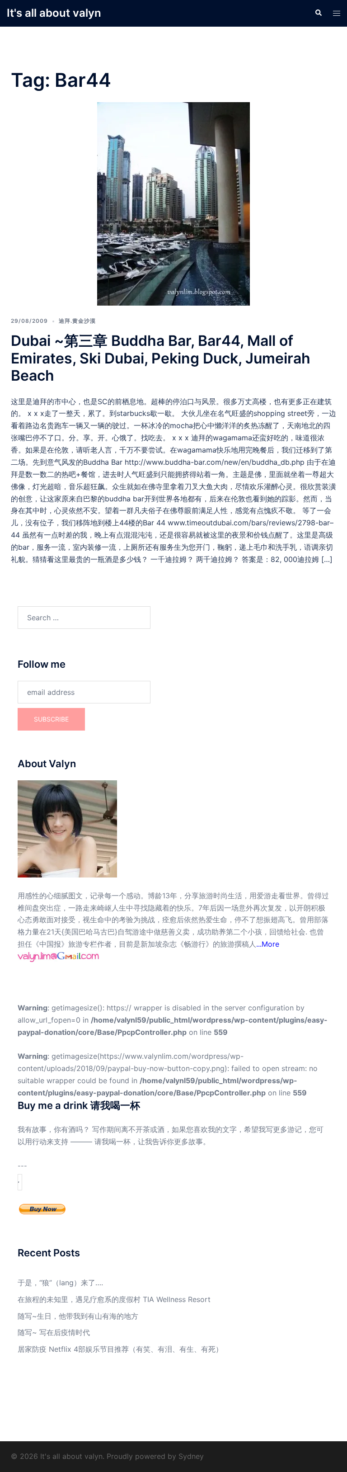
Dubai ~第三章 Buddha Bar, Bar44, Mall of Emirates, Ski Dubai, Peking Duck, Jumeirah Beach (160, 358)
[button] (318, 13)
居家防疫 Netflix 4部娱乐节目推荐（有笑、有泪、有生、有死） (120, 1349)
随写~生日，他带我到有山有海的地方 (78, 1316)
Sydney (191, 1456)
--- (22, 1166)
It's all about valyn (54, 12)
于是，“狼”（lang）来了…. (60, 1282)
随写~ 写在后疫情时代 (54, 1332)
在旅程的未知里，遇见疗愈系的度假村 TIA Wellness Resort (114, 1299)
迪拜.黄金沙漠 (77, 320)
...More (267, 943)
